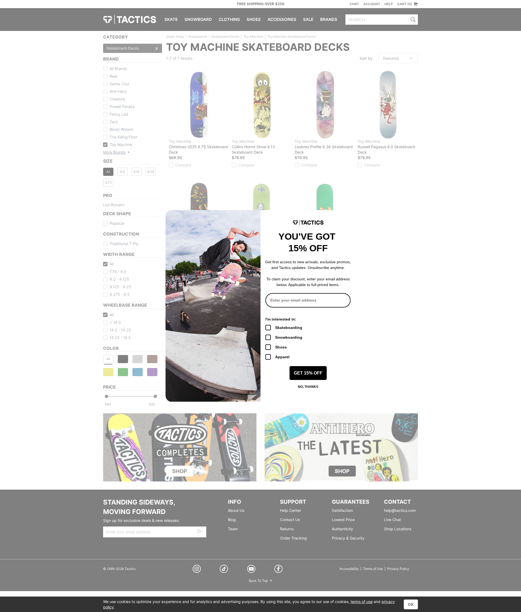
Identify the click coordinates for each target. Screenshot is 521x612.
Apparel (282, 357)
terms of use (362, 601)
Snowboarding (288, 337)
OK (411, 604)
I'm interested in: (280, 319)
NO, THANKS (308, 387)
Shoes (281, 347)
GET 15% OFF (308, 373)
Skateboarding (288, 327)
